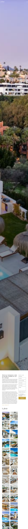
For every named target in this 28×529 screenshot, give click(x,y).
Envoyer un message (22, 398)
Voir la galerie (14, 187)
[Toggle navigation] (27, 2)
